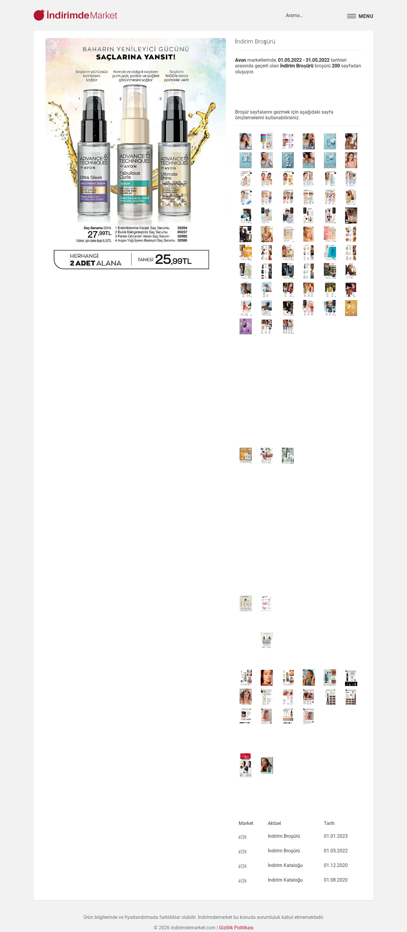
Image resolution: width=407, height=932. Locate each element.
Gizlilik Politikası (236, 928)
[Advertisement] (135, 333)
